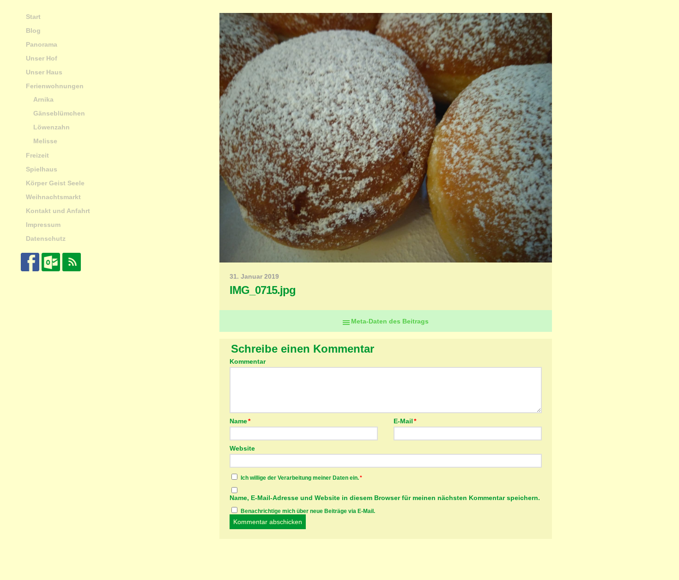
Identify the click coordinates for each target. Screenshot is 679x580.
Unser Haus (44, 72)
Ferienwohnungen (55, 86)
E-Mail (405, 421)
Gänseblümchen (59, 113)
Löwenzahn (51, 127)
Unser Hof (41, 58)
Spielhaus (41, 169)
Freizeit (37, 155)
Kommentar (248, 361)
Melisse (45, 141)
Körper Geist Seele (55, 183)
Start (33, 16)
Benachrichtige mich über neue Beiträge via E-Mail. (308, 511)
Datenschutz (46, 238)
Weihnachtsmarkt (53, 197)
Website (242, 448)
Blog (33, 30)
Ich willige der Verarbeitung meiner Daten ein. (301, 478)
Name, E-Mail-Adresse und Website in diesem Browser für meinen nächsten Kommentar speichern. (385, 498)
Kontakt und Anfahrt (58, 211)
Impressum (43, 224)
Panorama (41, 44)
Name (240, 421)
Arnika (43, 99)
